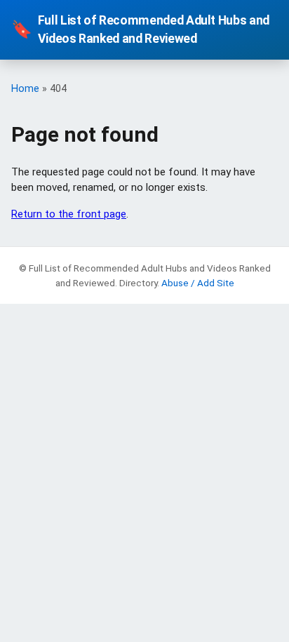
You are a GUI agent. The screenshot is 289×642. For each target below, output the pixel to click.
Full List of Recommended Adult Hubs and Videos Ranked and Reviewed (140, 29)
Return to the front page (68, 214)
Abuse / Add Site (197, 282)
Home (25, 89)
